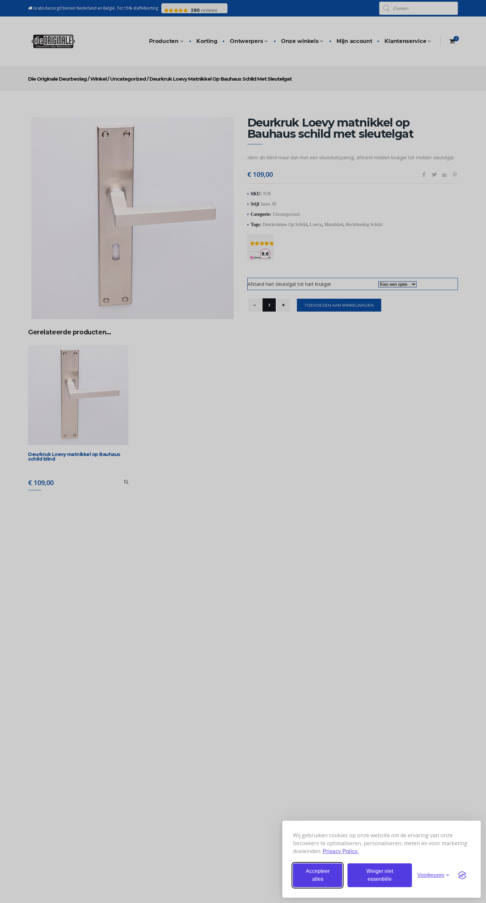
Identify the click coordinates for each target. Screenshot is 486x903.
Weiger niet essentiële (379, 875)
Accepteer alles (318, 875)
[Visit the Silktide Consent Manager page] (462, 875)
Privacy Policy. (341, 851)
